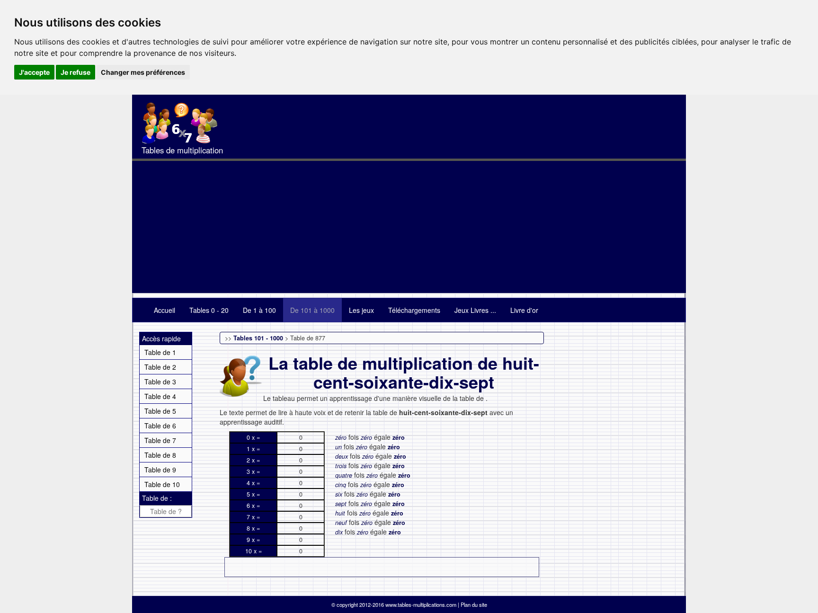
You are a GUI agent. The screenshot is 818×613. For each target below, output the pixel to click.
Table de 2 (160, 367)
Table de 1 (160, 352)
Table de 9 (160, 469)
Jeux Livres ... (475, 310)
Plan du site (474, 604)
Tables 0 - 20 (209, 310)
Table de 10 (162, 484)
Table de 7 (160, 440)
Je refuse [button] (75, 72)
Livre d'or (524, 310)
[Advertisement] (409, 226)
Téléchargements (414, 310)
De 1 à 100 (259, 310)
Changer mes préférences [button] (143, 72)
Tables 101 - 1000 (258, 338)
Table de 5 (160, 411)
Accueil (164, 310)
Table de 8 (160, 455)
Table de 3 (160, 381)
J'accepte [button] (34, 72)
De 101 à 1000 (312, 310)
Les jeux (361, 310)
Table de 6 (160, 425)
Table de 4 (160, 396)
